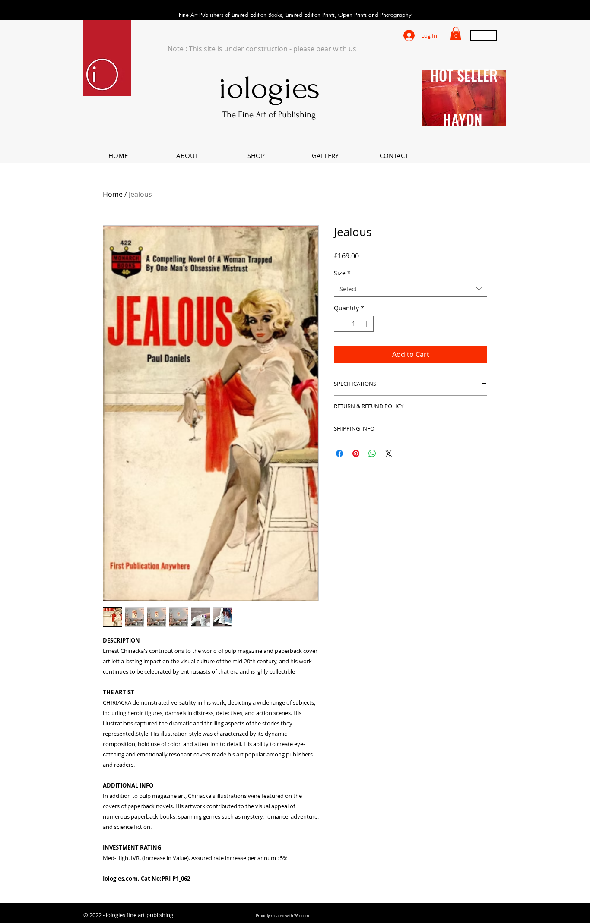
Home (113, 194)
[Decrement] (340, 323)
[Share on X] (389, 453)
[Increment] (367, 323)
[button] (455, 33)
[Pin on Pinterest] (356, 453)
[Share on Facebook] (339, 453)
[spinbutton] (354, 323)
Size (342, 273)
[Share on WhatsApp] (372, 453)
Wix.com (301, 915)
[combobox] (410, 289)
